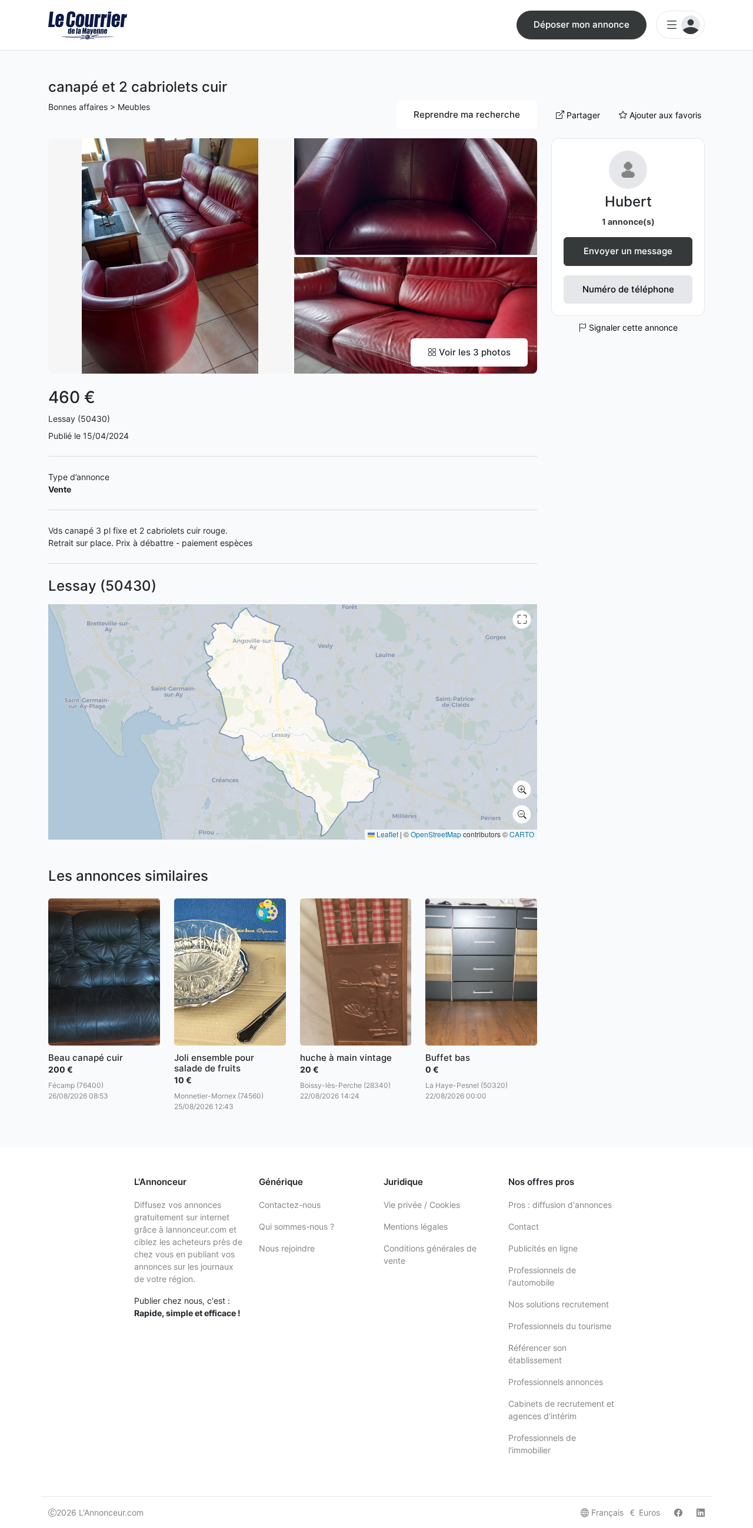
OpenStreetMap (436, 834)
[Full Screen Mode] (521, 619)
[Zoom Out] (521, 814)
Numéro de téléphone (628, 289)
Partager (582, 115)
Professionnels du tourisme (559, 1326)
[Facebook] (678, 1512)
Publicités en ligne (543, 1248)
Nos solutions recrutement (558, 1304)
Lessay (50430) (79, 419)
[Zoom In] (521, 789)
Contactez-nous (290, 1205)
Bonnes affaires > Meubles (99, 107)
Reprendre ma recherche (467, 114)
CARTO (521, 834)
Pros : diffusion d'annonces (560, 1205)
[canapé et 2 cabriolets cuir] (170, 255)
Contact (523, 1226)
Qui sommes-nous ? (296, 1226)
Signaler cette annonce (632, 327)
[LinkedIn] (701, 1512)
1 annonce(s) (628, 222)
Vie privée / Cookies (422, 1205)
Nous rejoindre (287, 1248)
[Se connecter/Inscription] (680, 25)
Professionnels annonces (555, 1382)
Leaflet (386, 834)
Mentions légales (416, 1226)
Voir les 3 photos (474, 352)
